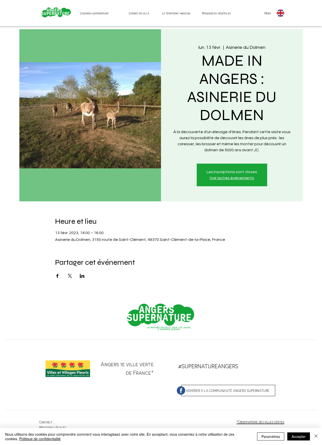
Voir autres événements (232, 178)
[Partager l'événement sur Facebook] (57, 276)
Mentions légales (52, 427)
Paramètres (270, 436)
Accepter (299, 436)
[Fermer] (316, 436)
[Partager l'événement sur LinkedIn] (82, 276)
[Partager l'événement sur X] (69, 276)
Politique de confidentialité (40, 438)
